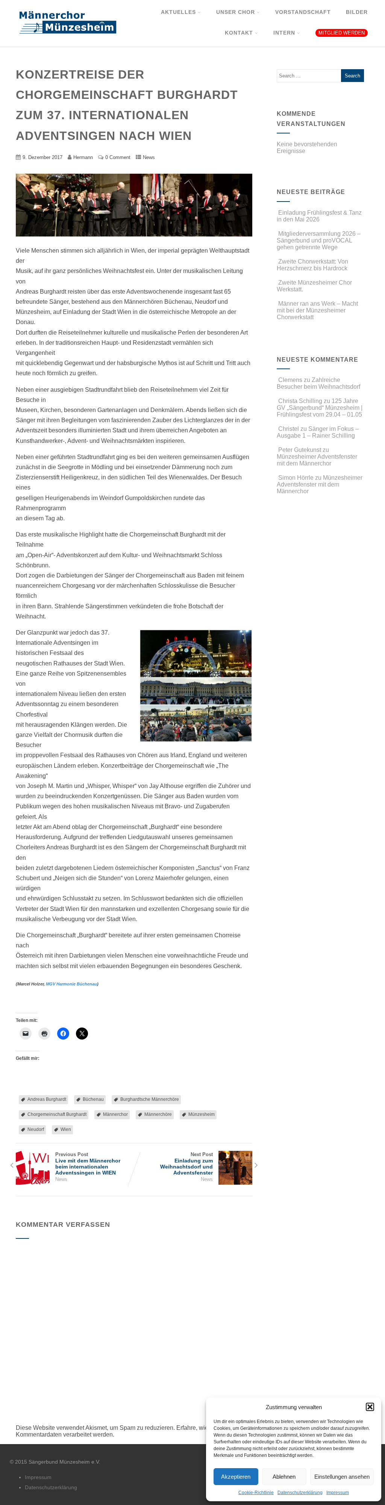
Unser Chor (235, 12)
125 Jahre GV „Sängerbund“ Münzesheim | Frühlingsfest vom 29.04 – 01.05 (319, 408)
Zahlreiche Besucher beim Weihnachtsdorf (318, 383)
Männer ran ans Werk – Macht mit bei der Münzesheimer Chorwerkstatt (317, 310)
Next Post (186, 1164)
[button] (370, 1407)
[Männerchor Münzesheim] (65, 43)
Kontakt (239, 33)
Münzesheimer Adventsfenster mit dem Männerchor (317, 460)
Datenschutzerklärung (300, 1492)
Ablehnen (284, 1476)
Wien (66, 1129)
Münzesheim (201, 1114)
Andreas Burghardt (46, 1099)
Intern (284, 33)
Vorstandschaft (303, 12)
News (149, 157)
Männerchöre (158, 1114)
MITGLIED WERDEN (341, 33)
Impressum (337, 1492)
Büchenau (93, 1099)
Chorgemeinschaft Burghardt (56, 1114)
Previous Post (87, 1164)
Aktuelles (178, 12)
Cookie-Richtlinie (256, 1492)
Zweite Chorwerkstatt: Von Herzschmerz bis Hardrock (312, 264)
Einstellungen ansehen (342, 1476)
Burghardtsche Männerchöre (149, 1099)
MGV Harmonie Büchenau (71, 984)
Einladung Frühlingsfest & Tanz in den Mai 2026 (319, 216)
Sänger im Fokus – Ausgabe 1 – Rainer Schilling (318, 432)
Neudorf (35, 1129)
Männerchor (115, 1114)
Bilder (357, 12)
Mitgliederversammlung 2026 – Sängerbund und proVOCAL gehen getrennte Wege (319, 240)
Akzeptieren (235, 1476)
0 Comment (117, 157)
